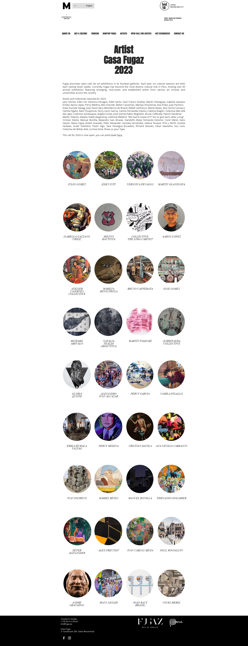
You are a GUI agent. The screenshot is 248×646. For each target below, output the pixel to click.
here (119, 135)
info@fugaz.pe (66, 624)
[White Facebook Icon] (64, 638)
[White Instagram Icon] (69, 638)
